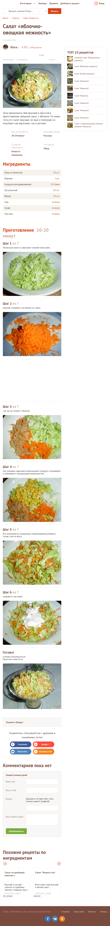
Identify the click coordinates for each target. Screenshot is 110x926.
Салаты (15, 18)
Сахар (7, 208)
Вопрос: (9, 798)
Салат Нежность (31, 18)
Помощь (103, 911)
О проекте (65, 911)
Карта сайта (79, 911)
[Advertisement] (32, 379)
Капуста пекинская (13, 172)
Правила (53, 3)
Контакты (92, 911)
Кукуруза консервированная (17, 184)
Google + (45, 744)
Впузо (5, 18)
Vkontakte (22, 751)
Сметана (8, 214)
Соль (6, 202)
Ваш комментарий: (15, 816)
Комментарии (8, 59)
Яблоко (7, 196)
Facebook (22, 744)
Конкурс (42, 3)
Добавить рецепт (70, 3)
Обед (46, 148)
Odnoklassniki (45, 751)
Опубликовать (16, 831)
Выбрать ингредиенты (43, 11)
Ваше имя (10, 781)
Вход (101, 3)
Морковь (8, 178)
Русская (48, 135)
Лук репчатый (10, 190)
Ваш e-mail (11, 790)
